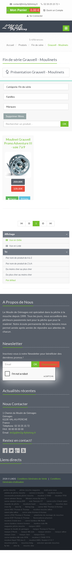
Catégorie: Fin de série (18, 86)
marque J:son (9, 534)
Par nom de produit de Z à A (19, 263)
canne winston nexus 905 (14, 501)
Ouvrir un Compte (54, 10)
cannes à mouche (36, 493)
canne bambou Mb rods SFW (16, 537)
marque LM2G (34, 526)
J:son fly (7, 507)
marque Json (24, 534)
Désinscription (49, 364)
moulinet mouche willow (42, 509)
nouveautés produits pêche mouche (19, 496)
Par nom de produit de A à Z (19, 258)
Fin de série (37, 45)
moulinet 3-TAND (44, 496)
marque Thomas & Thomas (44, 529)
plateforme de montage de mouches (48, 515)
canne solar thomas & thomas (34, 512)
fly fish (6, 546)
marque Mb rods (27, 532)
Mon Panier (24, 10)
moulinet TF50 (61, 496)
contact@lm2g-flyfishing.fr (25, 4)
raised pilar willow (11, 512)
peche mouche (9, 490)
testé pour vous (50, 490)
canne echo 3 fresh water (57, 501)
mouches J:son (45, 504)
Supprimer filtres (15, 116)
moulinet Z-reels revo (12, 521)
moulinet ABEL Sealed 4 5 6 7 (41, 540)
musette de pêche (11, 504)
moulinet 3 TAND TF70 (41, 537)
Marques (11, 106)
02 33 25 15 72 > (51, 4)
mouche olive (28, 546)
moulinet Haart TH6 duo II (14, 540)
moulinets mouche (55, 493)
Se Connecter (36, 16)
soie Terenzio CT (36, 501)
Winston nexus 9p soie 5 (36, 498)
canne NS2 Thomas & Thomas (16, 509)
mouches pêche (10, 543)
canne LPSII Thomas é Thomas (17, 515)
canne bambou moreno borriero (17, 523)
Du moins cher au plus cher (19, 269)
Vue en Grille (15, 240)
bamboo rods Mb (41, 523)
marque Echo (39, 534)
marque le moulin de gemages (16, 529)
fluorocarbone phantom (42, 518)
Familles (10, 96)
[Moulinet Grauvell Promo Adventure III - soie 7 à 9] (18, 165)
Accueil (10, 45)
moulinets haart (29, 504)
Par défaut (11, 280)
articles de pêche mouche (14, 493)
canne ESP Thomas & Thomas (16, 518)
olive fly (16, 546)
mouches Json (61, 504)
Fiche (25, 199)
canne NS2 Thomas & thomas (50, 507)
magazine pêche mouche (14, 526)
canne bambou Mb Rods (35, 521)
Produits (23, 45)
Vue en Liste (15, 246)
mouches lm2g (27, 543)
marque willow (60, 532)
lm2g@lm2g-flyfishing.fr (23, 432)
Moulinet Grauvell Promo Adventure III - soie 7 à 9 (18, 143)
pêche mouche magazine (30, 490)
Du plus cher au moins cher (19, 275)
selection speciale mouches (48, 543)
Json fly (18, 507)
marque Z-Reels (10, 532)
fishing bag (29, 507)
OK (64, 124)
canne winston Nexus (13, 498)
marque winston (44, 532)
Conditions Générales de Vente (32, 479)
